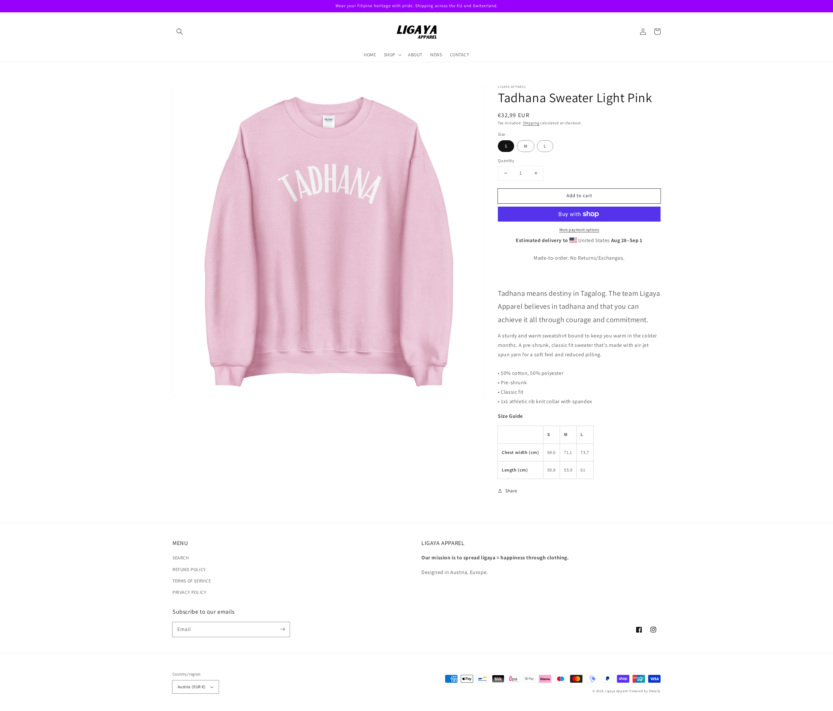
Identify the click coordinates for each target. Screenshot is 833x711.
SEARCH (180, 558)
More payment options (579, 229)
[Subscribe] (282, 629)
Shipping (531, 122)
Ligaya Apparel (617, 691)
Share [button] (511, 491)
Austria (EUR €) (191, 687)
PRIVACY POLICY (189, 592)
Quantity (506, 160)
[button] (179, 31)
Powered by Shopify (645, 691)
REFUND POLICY (189, 569)
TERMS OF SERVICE (191, 581)
